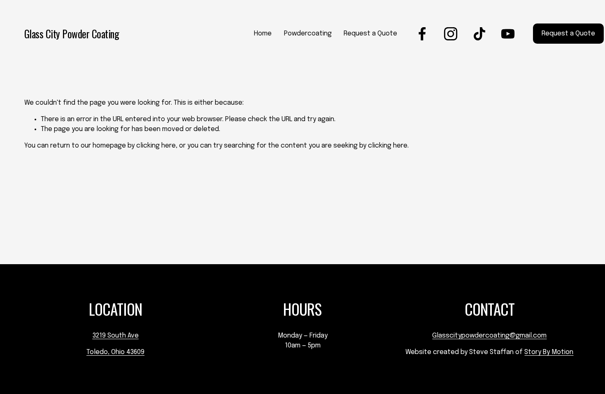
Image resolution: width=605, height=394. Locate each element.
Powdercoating (308, 33)
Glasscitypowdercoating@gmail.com (489, 335)
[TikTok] (479, 34)
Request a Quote (370, 33)
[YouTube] (508, 34)
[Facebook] (422, 34)
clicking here (156, 145)
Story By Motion (548, 352)
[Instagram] (450, 34)
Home (263, 33)
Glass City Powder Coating (71, 33)
